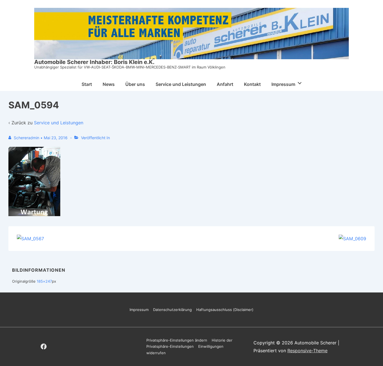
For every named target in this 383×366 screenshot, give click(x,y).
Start (87, 84)
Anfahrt (225, 84)
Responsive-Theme (307, 350)
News (109, 84)
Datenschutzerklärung (172, 309)
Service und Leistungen (181, 84)
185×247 (44, 281)
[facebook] (43, 347)
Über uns (135, 84)
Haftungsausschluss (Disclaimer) (224, 309)
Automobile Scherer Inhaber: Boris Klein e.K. (94, 62)
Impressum (283, 84)
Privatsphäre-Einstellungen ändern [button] (176, 340)
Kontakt (252, 84)
